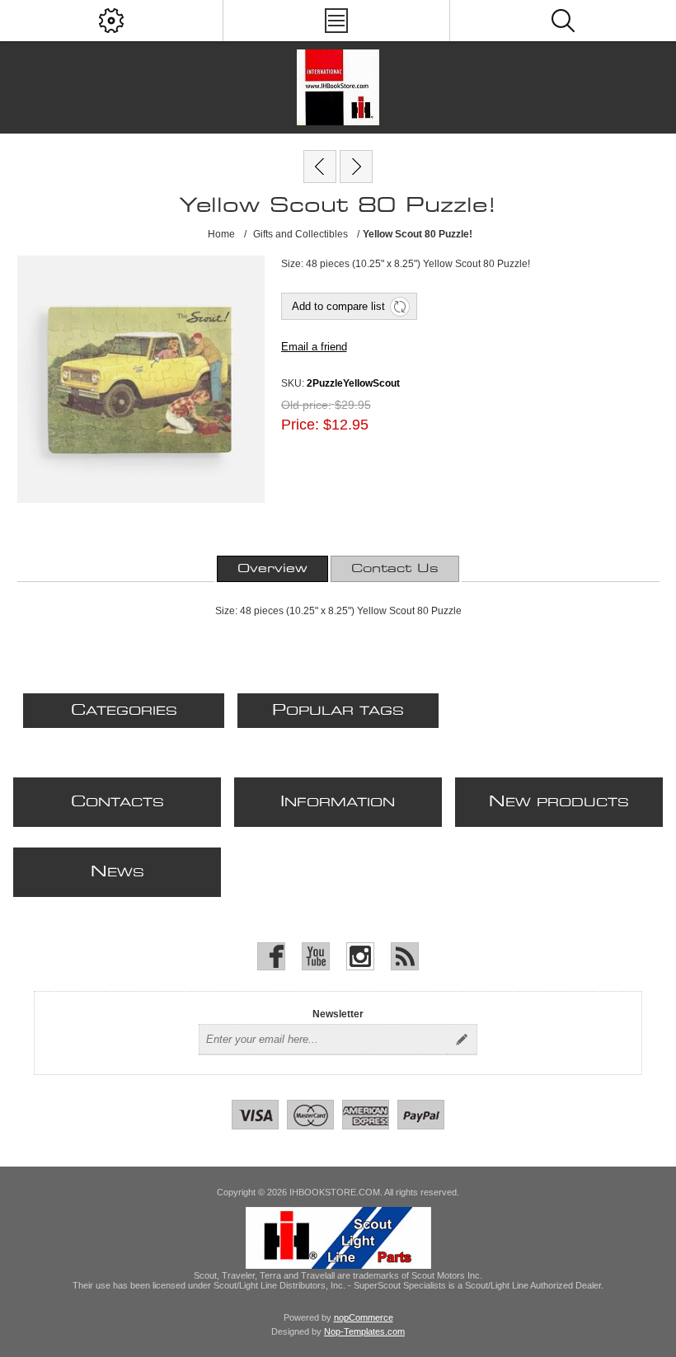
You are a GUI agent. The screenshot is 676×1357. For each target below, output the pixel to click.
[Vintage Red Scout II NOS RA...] (319, 166)
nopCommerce (363, 1317)
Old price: (306, 404)
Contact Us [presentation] (395, 569)
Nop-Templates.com (364, 1331)
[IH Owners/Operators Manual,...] (356, 166)
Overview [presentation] (272, 569)
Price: (300, 424)
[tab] (272, 569)
